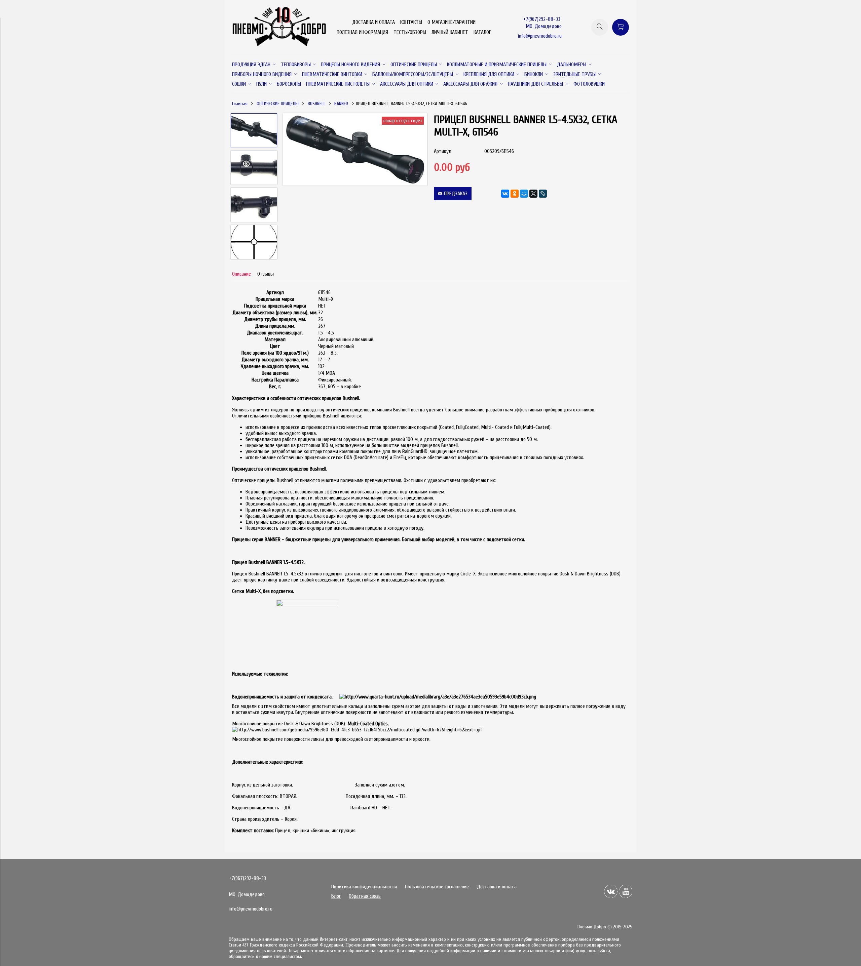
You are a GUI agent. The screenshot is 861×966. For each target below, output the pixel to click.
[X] (533, 194)
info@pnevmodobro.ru (540, 36)
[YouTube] (625, 891)
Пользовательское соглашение (437, 887)
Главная (240, 104)
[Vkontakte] (610, 891)
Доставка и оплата (497, 887)
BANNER (341, 104)
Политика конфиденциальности (364, 887)
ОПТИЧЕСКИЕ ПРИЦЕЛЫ (278, 104)
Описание (241, 274)
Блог (336, 896)
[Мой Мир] (524, 194)
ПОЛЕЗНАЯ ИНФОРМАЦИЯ (362, 32)
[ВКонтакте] (505, 194)
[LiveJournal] (543, 194)
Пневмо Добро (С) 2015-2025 (604, 927)
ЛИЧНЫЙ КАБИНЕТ (450, 32)
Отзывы (265, 274)
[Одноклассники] (515, 194)
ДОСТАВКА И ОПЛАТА (373, 22)
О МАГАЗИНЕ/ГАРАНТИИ (451, 22)
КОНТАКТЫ (411, 22)
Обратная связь (365, 896)
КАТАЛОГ (482, 32)
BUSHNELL (317, 104)
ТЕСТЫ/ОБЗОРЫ (410, 32)
